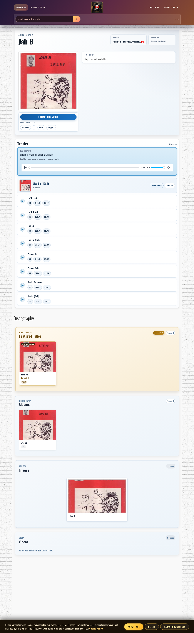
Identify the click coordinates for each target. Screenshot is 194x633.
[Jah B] (97, 496)
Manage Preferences (175, 626)
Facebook (25, 127)
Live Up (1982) (41, 184)
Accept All (134, 626)
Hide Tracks (157, 185)
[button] (19, 364)
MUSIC (20, 7)
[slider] (84, 167)
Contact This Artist (48, 117)
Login (177, 19)
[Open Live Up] (25, 185)
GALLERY (154, 7)
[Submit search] (76, 19)
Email (41, 127)
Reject (151, 626)
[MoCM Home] (97, 7)
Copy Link (52, 127)
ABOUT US (170, 7)
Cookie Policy (96, 628)
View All (170, 185)
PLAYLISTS (36, 7)
